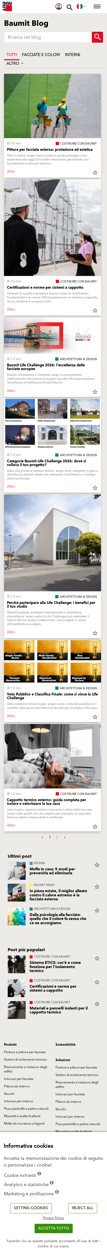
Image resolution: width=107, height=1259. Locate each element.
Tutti (11, 54)
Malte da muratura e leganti (24, 1123)
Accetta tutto (53, 1228)
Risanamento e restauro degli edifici (25, 1069)
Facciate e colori (41, 54)
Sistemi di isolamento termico (25, 1059)
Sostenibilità (65, 1044)
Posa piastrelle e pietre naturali (26, 1108)
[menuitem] (59, 6)
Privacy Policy (53, 1218)
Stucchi (9, 1094)
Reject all (82, 1208)
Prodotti (10, 1044)
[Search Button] (97, 37)
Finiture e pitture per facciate (25, 1052)
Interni (72, 54)
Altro (13, 63)
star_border (95, 173)
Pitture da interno (17, 1086)
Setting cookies (31, 1208)
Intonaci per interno (18, 1101)
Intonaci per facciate (18, 1079)
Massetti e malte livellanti (22, 1116)
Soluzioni (62, 1060)
